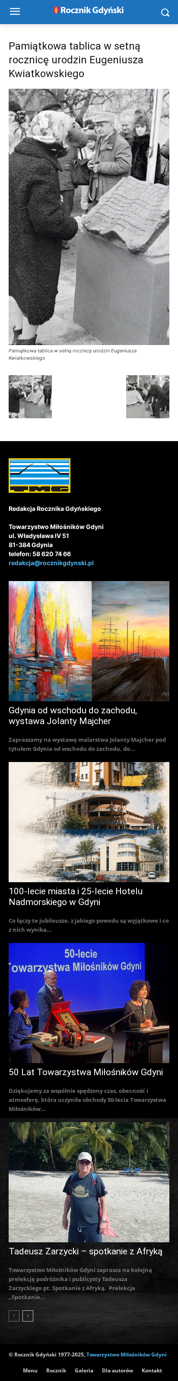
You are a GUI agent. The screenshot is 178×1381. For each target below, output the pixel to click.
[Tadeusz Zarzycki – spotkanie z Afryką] (89, 1182)
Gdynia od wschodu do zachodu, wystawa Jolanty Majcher (73, 715)
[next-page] (27, 1316)
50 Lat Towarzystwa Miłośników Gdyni (86, 1072)
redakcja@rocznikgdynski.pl (51, 562)
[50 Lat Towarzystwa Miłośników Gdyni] (89, 1003)
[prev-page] (14, 1316)
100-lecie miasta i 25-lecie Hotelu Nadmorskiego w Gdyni (76, 896)
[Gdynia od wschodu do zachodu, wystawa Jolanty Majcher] (89, 641)
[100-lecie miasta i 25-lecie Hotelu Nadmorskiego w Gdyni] (89, 822)
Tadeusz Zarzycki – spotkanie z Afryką (85, 1251)
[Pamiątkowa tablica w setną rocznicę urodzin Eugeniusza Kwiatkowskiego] (89, 342)
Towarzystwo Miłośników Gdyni (126, 1354)
